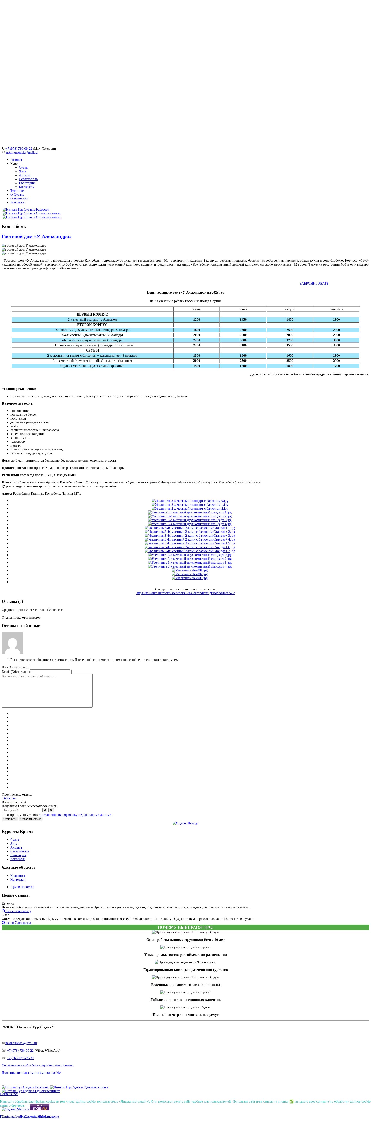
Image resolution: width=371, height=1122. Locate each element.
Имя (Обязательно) (15, 667)
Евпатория (18, 855)
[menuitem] (16, 160)
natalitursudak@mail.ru (22, 152)
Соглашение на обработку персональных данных (38, 1065)
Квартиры (17, 875)
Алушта (16, 847)
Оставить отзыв (30, 819)
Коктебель (17, 859)
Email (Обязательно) (16, 672)
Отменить (9, 819)
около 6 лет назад (18, 911)
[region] (185, 72)
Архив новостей (22, 887)
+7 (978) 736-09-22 (18, 148)
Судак (14, 839)
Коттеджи (17, 879)
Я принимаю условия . (60, 815)
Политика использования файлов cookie (31, 1072)
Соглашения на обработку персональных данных (75, 815)
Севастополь (19, 851)
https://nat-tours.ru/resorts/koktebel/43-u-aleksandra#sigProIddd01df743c (185, 593)
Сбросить (9, 798)
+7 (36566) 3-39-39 (20, 1058)
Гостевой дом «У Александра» (37, 236)
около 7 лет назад (18, 922)
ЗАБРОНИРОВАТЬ (314, 283)
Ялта (13, 843)
